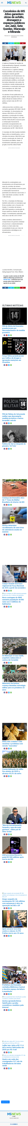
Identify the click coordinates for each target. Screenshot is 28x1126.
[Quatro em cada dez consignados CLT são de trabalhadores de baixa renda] (14, 1056)
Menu (2, 3)
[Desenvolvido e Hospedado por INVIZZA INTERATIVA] (14, 1124)
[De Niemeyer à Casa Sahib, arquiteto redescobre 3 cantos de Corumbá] (14, 645)
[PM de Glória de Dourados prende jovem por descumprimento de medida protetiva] (14, 316)
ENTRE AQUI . (7, 279)
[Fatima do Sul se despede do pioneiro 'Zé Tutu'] (14, 434)
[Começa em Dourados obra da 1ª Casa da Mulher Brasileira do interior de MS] (14, 487)
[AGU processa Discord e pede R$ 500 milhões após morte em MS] (14, 845)
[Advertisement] (14, 164)
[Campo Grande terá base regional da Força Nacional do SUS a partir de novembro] (14, 573)
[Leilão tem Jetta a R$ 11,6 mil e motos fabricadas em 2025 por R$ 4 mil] (14, 1042)
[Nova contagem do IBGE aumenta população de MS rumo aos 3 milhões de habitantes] (14, 594)
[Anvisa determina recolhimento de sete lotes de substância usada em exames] (14, 515)
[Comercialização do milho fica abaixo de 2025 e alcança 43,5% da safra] (14, 759)
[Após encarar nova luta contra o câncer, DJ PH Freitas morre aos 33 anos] (14, 919)
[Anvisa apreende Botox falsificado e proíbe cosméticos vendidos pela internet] (14, 997)
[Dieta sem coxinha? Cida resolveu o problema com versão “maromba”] (14, 731)
